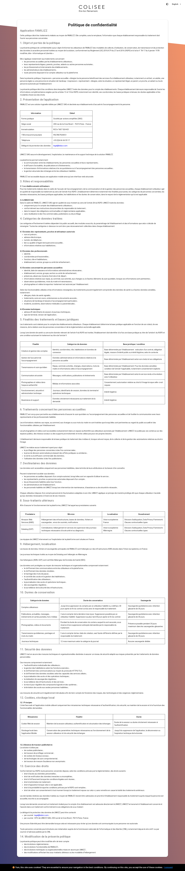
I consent (168, 867)
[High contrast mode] (167, 4)
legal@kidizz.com (60, 146)
